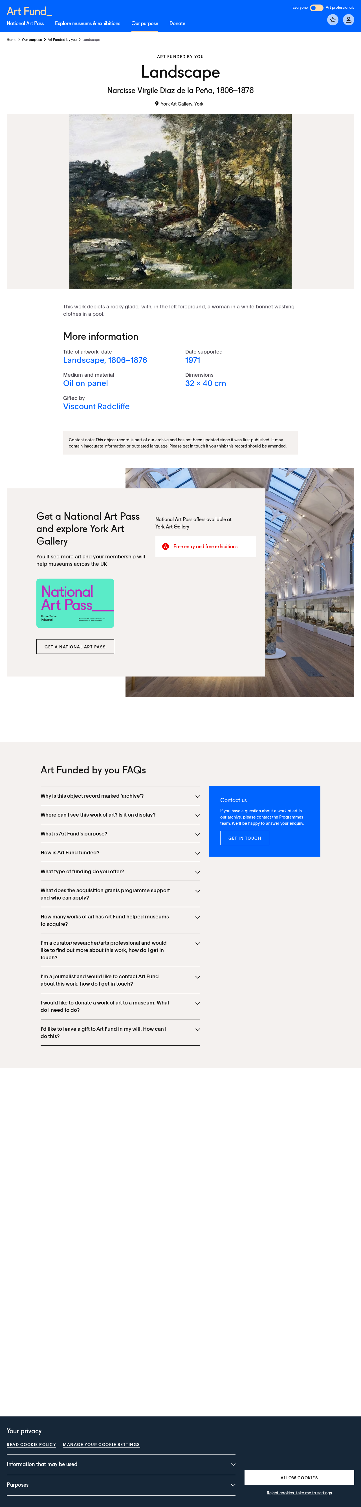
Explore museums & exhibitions (87, 23)
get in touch (194, 446)
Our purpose (144, 23)
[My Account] (348, 19)
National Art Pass (25, 23)
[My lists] (332, 19)
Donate (177, 23)
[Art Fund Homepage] (29, 10)
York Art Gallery (172, 527)
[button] (75, 646)
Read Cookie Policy (31, 1444)
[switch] (316, 8)
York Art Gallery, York (182, 103)
